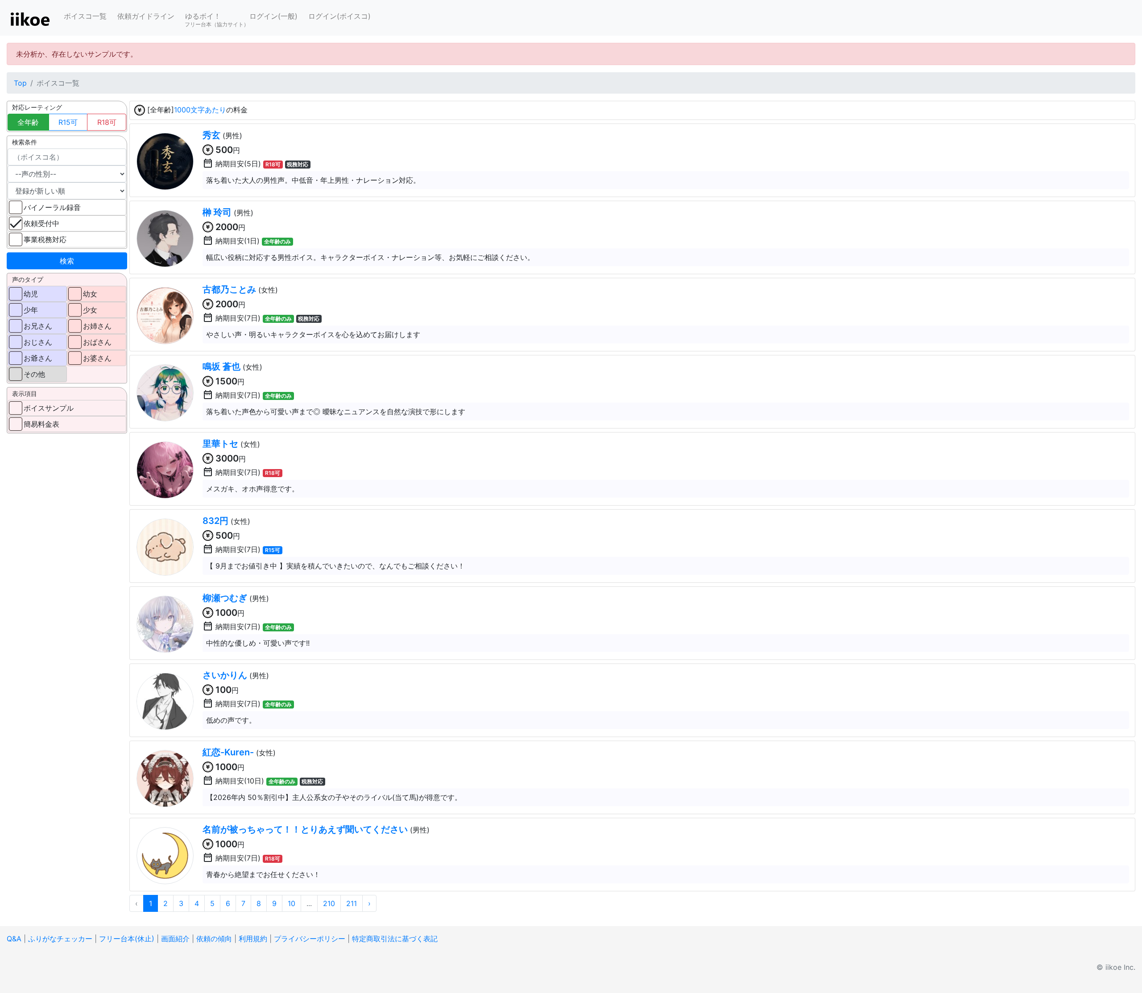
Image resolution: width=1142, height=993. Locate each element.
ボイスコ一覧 (85, 16)
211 (351, 903)
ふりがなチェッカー (60, 938)
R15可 (68, 122)
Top (20, 82)
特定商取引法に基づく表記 (395, 938)
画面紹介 (175, 938)
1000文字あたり (200, 109)
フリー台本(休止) (126, 938)
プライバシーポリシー (309, 938)
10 (291, 903)
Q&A (14, 938)
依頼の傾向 (214, 938)
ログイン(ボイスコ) (339, 16)
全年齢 (28, 122)
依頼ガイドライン (145, 16)
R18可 (106, 122)
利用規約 (253, 938)
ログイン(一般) (273, 16)
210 (329, 903)
